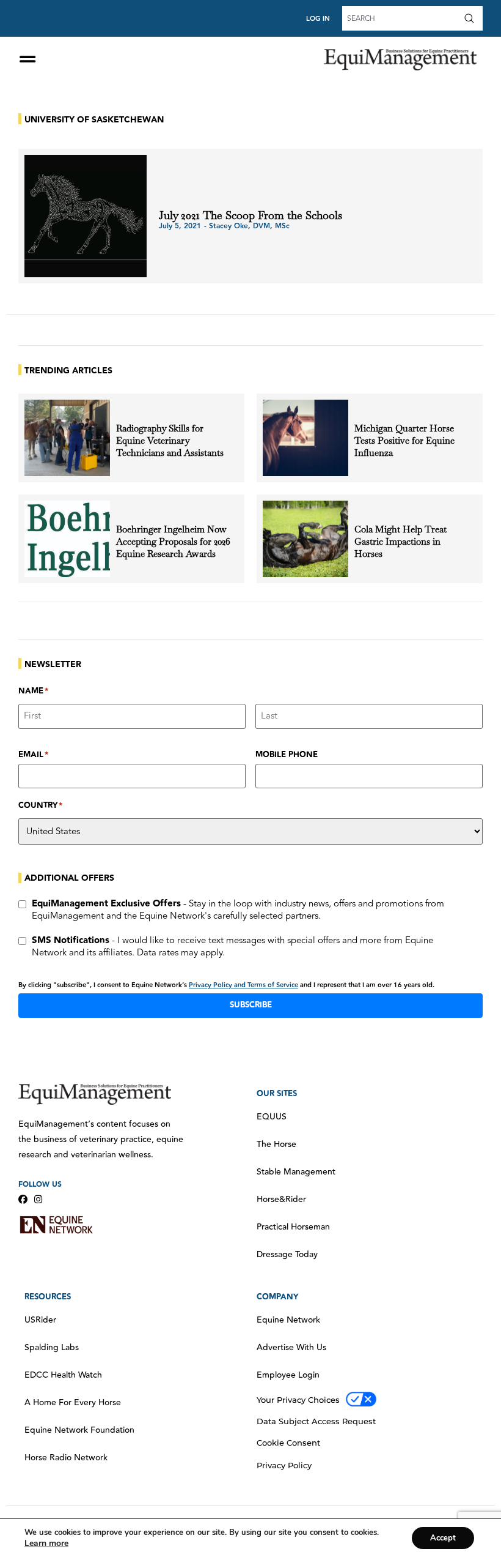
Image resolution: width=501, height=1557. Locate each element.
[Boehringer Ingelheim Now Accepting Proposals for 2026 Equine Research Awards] (67, 539)
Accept (443, 1538)
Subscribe (251, 1005)
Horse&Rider (281, 1199)
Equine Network (288, 1320)
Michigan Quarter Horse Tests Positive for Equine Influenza (404, 440)
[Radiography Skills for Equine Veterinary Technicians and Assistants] (67, 438)
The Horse (276, 1144)
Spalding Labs (51, 1347)
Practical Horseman (293, 1227)
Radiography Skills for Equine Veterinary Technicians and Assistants (170, 440)
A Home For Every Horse (72, 1403)
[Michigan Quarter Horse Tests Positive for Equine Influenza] (305, 438)
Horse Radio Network (66, 1458)
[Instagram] (38, 1199)
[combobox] (401, 18)
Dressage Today (287, 1254)
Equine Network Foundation (79, 1430)
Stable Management (296, 1172)
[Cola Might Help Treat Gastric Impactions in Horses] (305, 539)
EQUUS (272, 1117)
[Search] (472, 18)
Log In (318, 19)
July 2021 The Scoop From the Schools (250, 215)
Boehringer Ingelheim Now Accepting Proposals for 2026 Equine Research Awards (173, 541)
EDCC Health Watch (63, 1375)
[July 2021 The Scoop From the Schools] (85, 216)
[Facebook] (22, 1199)
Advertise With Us (291, 1347)
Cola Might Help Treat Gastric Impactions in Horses (400, 541)
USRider (40, 1320)
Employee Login (288, 1375)
